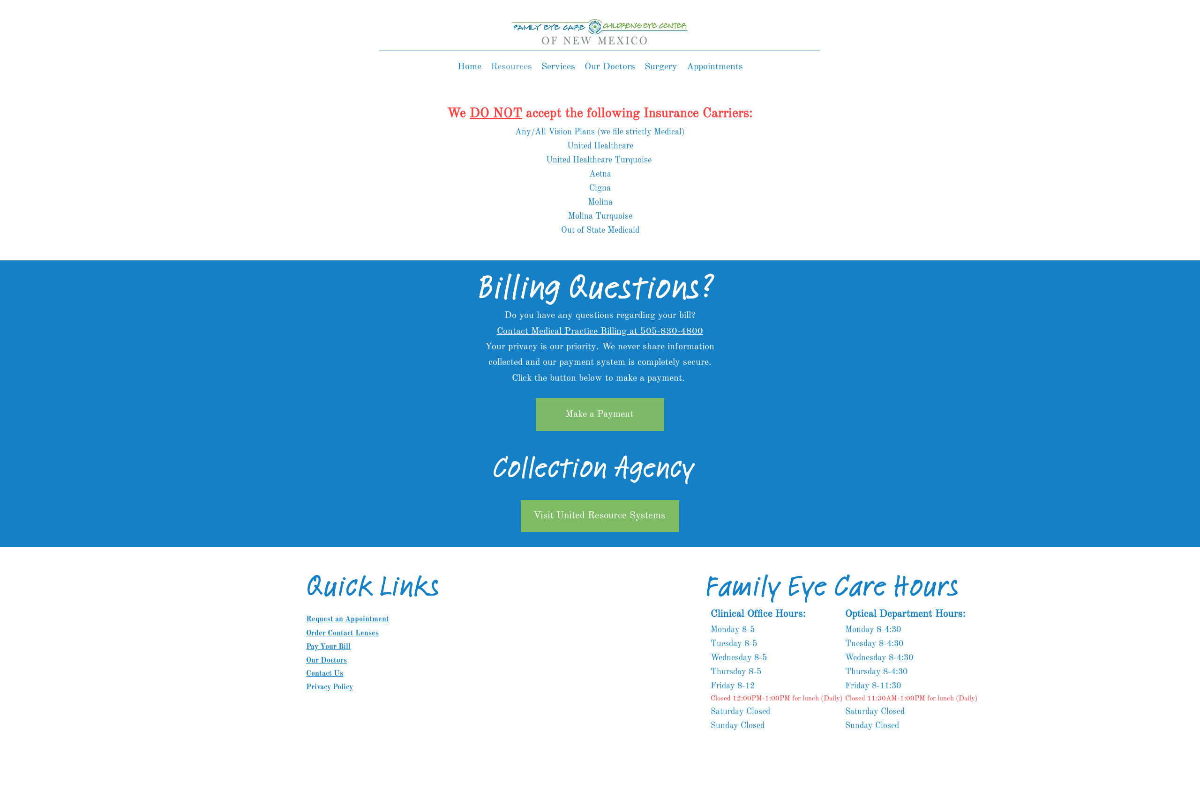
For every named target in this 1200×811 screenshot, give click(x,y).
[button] (558, 67)
